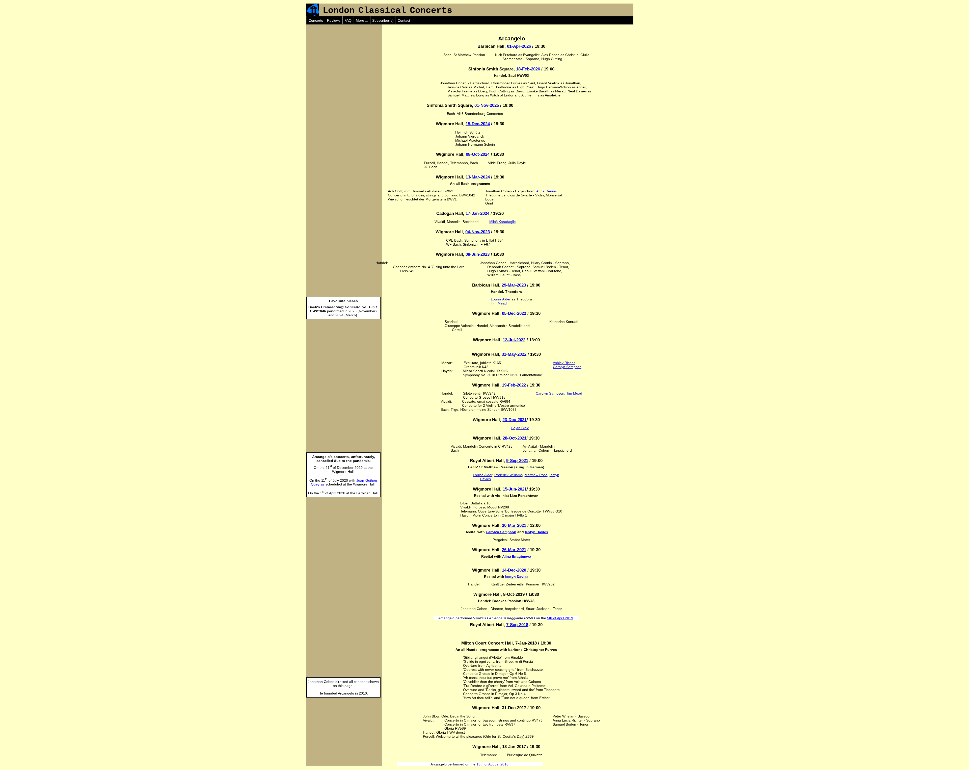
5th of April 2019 (560, 618)
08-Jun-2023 (478, 254)
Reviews (333, 20)
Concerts (316, 20)
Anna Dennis (546, 191)
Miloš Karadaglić (502, 222)
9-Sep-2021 (517, 460)
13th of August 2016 (492, 764)
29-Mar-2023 (514, 285)
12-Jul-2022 (514, 340)
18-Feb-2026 (528, 69)
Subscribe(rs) (383, 20)
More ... (362, 20)
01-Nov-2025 (486, 105)
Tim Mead (499, 303)
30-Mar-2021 (514, 525)
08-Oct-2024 (478, 154)
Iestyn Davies (536, 532)
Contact (404, 20)
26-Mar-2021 (514, 549)
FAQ (348, 20)
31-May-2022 (514, 354)
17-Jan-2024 (477, 213)
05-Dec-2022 (514, 313)
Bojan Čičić (520, 428)
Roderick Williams (508, 475)
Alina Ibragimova (516, 556)
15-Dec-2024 (478, 123)
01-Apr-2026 (519, 46)
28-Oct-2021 (514, 438)
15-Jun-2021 (515, 489)
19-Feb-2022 (514, 385)
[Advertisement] (344, 56)
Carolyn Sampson (567, 367)
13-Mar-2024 (478, 177)
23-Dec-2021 (514, 419)
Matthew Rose (536, 475)
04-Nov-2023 (477, 231)
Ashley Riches (564, 363)
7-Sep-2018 (517, 624)
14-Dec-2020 (514, 570)
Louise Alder (500, 299)
